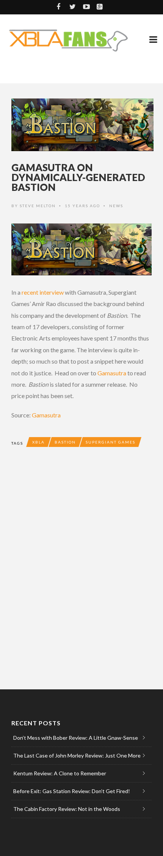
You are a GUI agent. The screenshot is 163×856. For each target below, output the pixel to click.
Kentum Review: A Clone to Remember (59, 773)
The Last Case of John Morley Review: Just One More (77, 755)
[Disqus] (81, 568)
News (116, 205)
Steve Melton (38, 205)
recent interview (43, 292)
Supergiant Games (110, 442)
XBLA (38, 442)
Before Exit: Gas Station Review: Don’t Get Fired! (71, 791)
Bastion (65, 442)
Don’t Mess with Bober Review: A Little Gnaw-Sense (75, 737)
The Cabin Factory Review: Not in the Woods (66, 809)
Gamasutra (111, 372)
